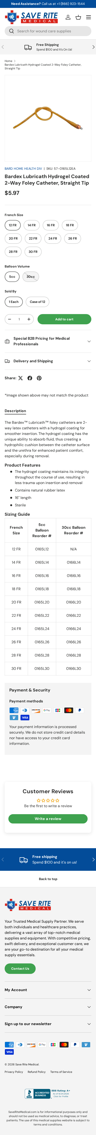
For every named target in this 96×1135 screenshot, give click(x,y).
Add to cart (64, 319)
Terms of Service (61, 1072)
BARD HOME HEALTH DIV (23, 168)
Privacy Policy (14, 1072)
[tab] (15, 411)
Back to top (48, 879)
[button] (78, 17)
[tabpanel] (48, 547)
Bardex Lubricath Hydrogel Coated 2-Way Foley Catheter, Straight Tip (43, 66)
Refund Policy (37, 1072)
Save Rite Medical (27, 1064)
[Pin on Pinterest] (39, 378)
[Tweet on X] (20, 378)
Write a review (48, 818)
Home (8, 61)
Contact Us (20, 968)
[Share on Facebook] (29, 378)
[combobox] (48, 31)
